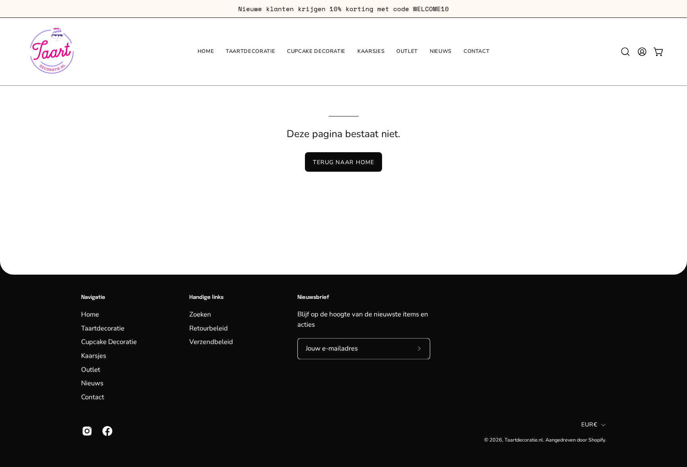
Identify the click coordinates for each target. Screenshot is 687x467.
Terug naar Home (343, 162)
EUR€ (589, 425)
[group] (343, 8)
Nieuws (92, 383)
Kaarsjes (93, 355)
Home (90, 314)
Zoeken (200, 314)
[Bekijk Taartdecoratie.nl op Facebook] (106, 431)
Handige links (206, 297)
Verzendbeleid (211, 341)
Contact (92, 396)
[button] (625, 51)
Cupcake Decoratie (109, 341)
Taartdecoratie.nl (524, 439)
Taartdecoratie (102, 328)
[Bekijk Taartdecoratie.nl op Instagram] (86, 431)
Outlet (90, 369)
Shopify (596, 439)
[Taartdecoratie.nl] (52, 51)
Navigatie (93, 297)
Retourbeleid (208, 328)
